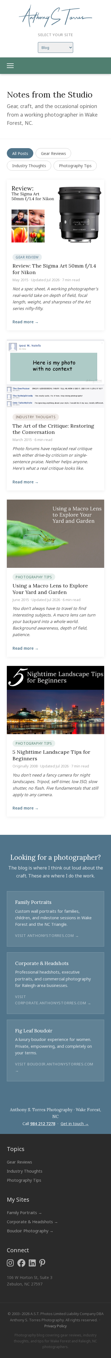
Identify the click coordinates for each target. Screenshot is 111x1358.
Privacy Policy (55, 1326)
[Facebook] (21, 1262)
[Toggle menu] (10, 65)
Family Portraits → (24, 1212)
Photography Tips (75, 165)
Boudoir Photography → (30, 1230)
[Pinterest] (42, 1262)
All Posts (20, 153)
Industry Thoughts (29, 165)
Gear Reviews (53, 153)
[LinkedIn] (32, 1262)
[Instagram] (10, 1262)
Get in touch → (75, 1123)
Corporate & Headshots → (32, 1221)
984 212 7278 (42, 1123)
